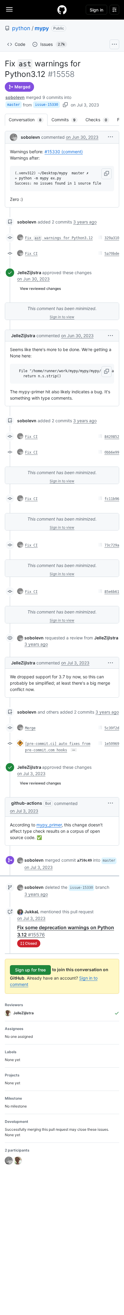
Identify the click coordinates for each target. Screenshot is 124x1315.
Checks (99, 119)
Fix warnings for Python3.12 (59, 238)
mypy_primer (49, 824)
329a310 (111, 238)
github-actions (26, 803)
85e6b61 (111, 592)
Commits (66, 119)
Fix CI (31, 254)
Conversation (28, 119)
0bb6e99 (111, 452)
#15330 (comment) (64, 151)
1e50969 (111, 744)
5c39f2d (111, 728)
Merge (30, 728)
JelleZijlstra (29, 272)
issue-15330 (46, 105)
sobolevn (15, 97)
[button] (110, 136)
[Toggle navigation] (9, 9)
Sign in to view (62, 317)
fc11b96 (111, 499)
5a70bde (111, 254)
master (13, 105)
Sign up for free (30, 969)
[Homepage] (62, 9)
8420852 (111, 437)
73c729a (111, 545)
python (21, 28)
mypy (42, 28)
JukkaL (31, 911)
